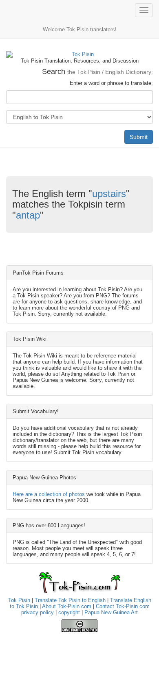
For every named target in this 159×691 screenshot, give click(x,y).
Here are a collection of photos (49, 494)
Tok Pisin (19, 600)
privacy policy (37, 612)
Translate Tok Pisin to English (70, 600)
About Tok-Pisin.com (66, 606)
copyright (69, 612)
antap (28, 215)
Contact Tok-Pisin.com (123, 606)
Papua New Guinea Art (111, 612)
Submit (139, 137)
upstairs (109, 193)
